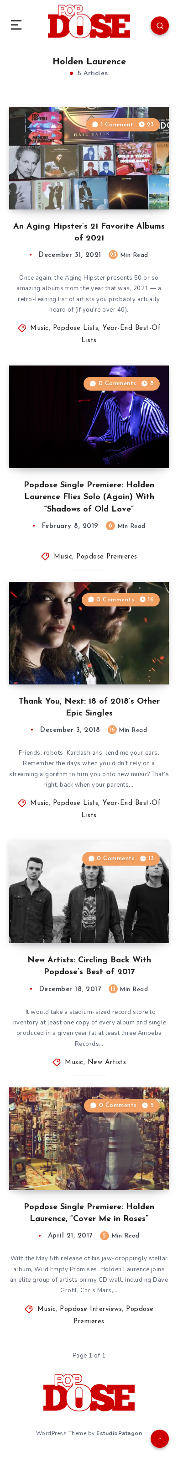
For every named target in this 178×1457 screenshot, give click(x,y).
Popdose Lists (76, 328)
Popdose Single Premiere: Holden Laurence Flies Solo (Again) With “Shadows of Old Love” (89, 497)
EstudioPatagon (119, 1433)
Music (39, 328)
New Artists (107, 1062)
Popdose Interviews (91, 1309)
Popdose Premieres (106, 557)
